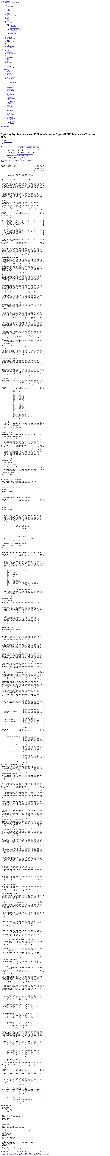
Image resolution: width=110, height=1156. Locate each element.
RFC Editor (9, 22)
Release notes (10, 105)
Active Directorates (14, 28)
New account (10, 117)
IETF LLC (9, 21)
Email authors (4, 160)
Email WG (10, 160)
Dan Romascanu (21, 157)
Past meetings (10, 89)
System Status (32, 1154)
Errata (37, 146)
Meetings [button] (6, 69)
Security (8, 14)
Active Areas (13, 26)
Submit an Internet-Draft (12, 53)
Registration (9, 74)
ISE (7, 61)
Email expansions (8, 142)
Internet (8, 10)
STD (8, 67)
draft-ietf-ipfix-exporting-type (27, 147)
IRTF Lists (12, 121)
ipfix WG (36, 147)
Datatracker (17, 2)
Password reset (10, 114)
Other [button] (5, 91)
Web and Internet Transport (13, 16)
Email (48, 1154)
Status (5, 140)
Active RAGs (13, 32)
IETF (2, 1153)
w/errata (28, 154)
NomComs (9, 97)
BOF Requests (10, 41)
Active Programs (14, 30)
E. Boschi (19, 149)
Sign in (8, 113)
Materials (9, 71)
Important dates (10, 75)
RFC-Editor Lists (14, 124)
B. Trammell (26, 149)
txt (18, 154)
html (20, 154)
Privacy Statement (36, 1153)
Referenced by (24, 160)
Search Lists (30, 160)
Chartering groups (11, 38)
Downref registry (11, 98)
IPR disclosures (10, 93)
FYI (13, 67)
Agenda (8, 70)
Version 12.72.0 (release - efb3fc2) (20, 1154)
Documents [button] (6, 49)
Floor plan (9, 73)
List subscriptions (11, 118)
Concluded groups (11, 46)
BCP (10, 67)
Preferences (9, 115)
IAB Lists (12, 122)
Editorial (9, 62)
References (18, 160)
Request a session (11, 77)
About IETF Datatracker (6, 1154)
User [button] (5, 111)
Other (8, 24)
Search (8, 50)
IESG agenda (10, 95)
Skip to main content (5, 1)
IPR (14, 160)
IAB (8, 18)
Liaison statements (11, 94)
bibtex (31, 154)
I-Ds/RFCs (12, 101)
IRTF (8, 20)
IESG (8, 17)
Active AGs (12, 25)
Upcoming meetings (11, 83)
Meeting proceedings (11, 90)
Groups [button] (5, 5)
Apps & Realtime (11, 7)
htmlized (23, 154)
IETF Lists (12, 119)
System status (10, 106)
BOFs (8, 40)
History (5, 143)
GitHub (44, 1154)
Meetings (12, 102)
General (8, 9)
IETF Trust (19, 1153)
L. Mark (32, 149)
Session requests (10, 78)
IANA (30, 1153)
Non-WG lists (10, 48)
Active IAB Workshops (15, 29)
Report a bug (10, 110)
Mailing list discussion (22, 155)
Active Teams (13, 33)
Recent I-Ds (9, 52)
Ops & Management (11, 11)
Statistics (9, 99)
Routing (8, 13)
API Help (9, 103)
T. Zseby (37, 149)
